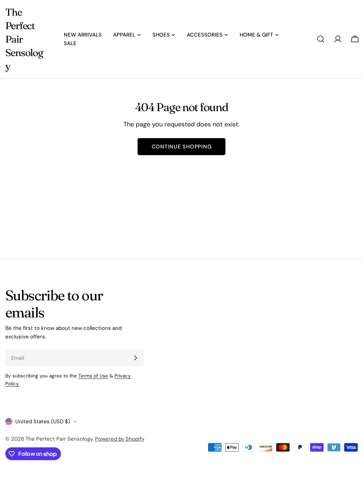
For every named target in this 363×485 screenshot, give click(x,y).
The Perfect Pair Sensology (24, 39)
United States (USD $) (42, 421)
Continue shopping (182, 146)
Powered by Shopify (119, 438)
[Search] (321, 39)
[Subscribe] (135, 357)
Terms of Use (93, 376)
